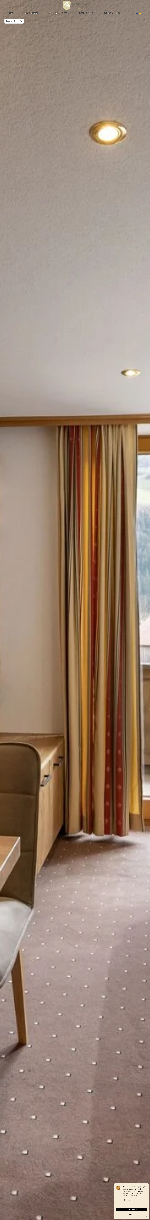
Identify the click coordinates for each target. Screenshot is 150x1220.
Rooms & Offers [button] (31, 13)
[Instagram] (29, 21)
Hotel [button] (11, 13)
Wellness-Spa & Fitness (59, 13)
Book (16, 21)
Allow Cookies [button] (131, 1210)
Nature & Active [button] (86, 13)
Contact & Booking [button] (112, 13)
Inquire (9, 21)
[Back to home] (75, 5)
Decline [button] (131, 1215)
